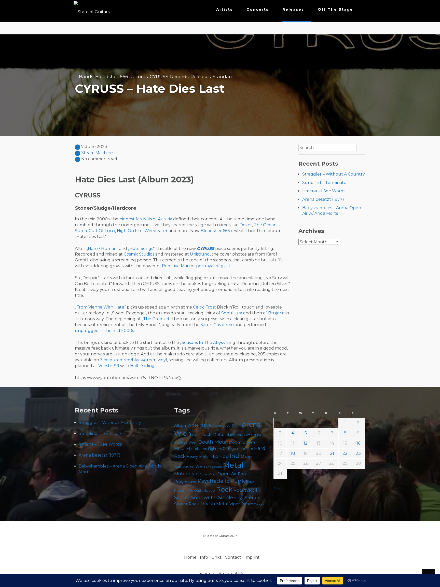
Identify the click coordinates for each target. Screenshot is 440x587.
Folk (196, 449)
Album (180, 425)
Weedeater (156, 230)
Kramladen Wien (189, 466)
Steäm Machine (97, 152)
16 (358, 443)
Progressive (185, 481)
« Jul (278, 487)
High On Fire (130, 230)
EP (189, 448)
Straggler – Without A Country (333, 174)
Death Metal (213, 442)
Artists (224, 9)
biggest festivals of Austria (145, 219)
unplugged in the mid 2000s (104, 330)
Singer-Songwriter (195, 497)
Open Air (227, 473)
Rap (250, 481)
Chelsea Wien (185, 442)
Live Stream (214, 467)
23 (358, 453)
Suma (81, 230)
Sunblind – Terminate (324, 182)
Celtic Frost (204, 307)
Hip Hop (220, 456)
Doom (235, 442)
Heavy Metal (198, 456)
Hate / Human (102, 248)
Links (216, 557)
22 (345, 453)
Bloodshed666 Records (121, 76)
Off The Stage (335, 9)
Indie (237, 455)
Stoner (252, 497)
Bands (86, 76)
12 (306, 443)
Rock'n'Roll (245, 490)
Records (179, 76)
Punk (237, 480)
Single (225, 497)
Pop (242, 473)
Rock (224, 489)
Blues (230, 435)
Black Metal (212, 434)
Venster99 (108, 365)
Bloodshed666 (215, 230)
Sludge (239, 498)
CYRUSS (159, 76)
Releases (293, 9)
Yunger (259, 504)
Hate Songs (141, 248)
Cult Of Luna (102, 230)
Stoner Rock (186, 503)
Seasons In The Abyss (203, 342)
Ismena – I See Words (323, 191)
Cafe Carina (252, 435)
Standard (223, 76)
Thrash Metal (214, 503)
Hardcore (245, 449)
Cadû (239, 435)
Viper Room (241, 503)
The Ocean (265, 224)
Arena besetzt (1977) (323, 199)
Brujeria (276, 313)
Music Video (208, 474)
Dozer (246, 224)
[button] (361, 10)
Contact (233, 557)
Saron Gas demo (217, 324)
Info (204, 557)
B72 (195, 435)
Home (190, 557)
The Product (156, 318)
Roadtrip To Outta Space (194, 490)
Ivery (248, 457)
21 (332, 453)
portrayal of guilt (213, 265)
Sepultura (231, 313)
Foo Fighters (211, 449)
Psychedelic (213, 481)
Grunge (229, 449)
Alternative (199, 425)
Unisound (200, 254)
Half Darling (142, 365)
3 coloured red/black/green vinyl (133, 359)
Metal (233, 465)
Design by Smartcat (218, 573)
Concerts (257, 9)
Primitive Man (176, 265)
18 (293, 453)
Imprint (252, 557)
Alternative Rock (226, 425)
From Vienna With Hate (100, 307)
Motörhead (186, 473)
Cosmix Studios (139, 254)
